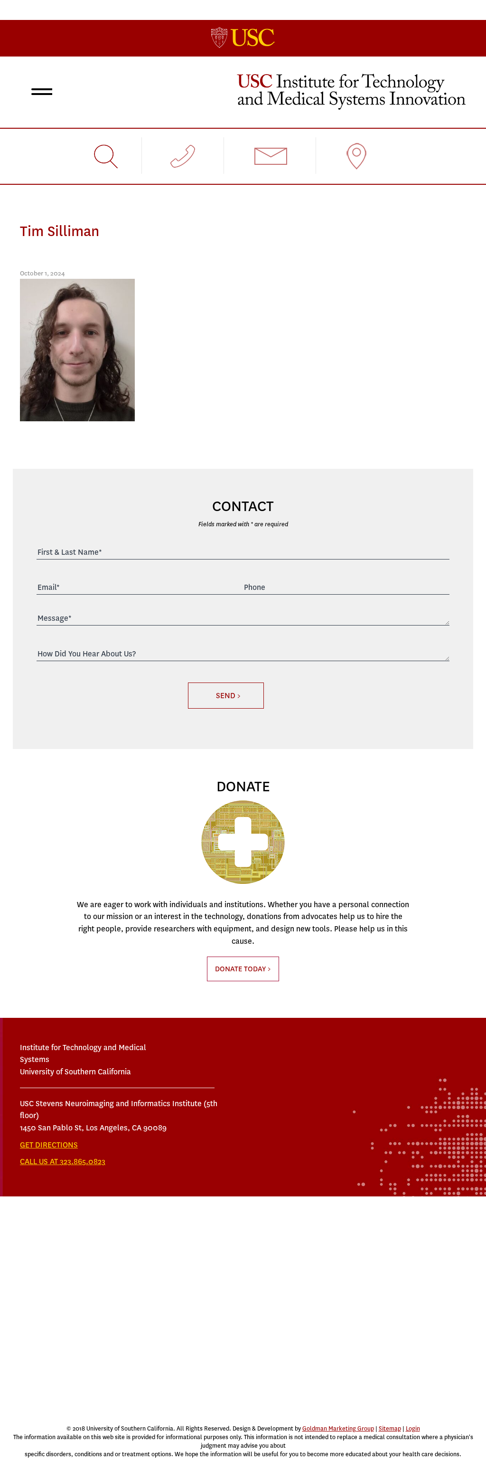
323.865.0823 (82, 1162)
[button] (39, 93)
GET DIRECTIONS (49, 1145)
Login (413, 1428)
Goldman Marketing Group (338, 1428)
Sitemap (390, 1428)
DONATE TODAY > (243, 969)
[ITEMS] (351, 91)
